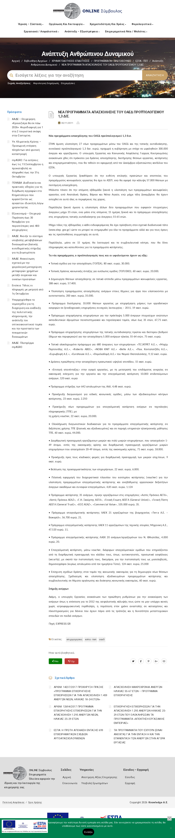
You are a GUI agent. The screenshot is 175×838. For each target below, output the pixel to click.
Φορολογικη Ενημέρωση (46, 83)
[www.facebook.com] (141, 661)
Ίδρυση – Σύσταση (30, 24)
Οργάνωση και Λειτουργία (66, 24)
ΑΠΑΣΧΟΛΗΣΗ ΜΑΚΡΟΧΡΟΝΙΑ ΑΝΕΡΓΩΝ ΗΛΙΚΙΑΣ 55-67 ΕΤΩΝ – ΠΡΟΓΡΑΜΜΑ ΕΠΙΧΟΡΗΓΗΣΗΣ (138, 691)
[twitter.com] (133, 661)
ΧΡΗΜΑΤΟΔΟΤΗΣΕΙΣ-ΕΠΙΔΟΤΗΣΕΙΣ (71, 61)
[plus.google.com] (156, 661)
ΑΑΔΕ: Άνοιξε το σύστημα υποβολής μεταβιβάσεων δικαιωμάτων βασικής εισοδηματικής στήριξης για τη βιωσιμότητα (27, 244)
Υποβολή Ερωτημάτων (94, 783)
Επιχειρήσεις (68, 83)
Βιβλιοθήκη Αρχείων (35, 61)
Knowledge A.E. (158, 802)
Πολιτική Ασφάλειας (13, 802)
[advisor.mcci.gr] (164, 661)
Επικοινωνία (70, 783)
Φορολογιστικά (142, 24)
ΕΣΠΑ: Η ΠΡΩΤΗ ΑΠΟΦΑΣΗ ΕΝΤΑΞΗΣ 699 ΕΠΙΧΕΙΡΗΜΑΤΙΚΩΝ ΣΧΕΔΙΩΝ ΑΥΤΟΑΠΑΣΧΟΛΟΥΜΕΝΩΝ (78, 734)
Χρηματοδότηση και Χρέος (107, 24)
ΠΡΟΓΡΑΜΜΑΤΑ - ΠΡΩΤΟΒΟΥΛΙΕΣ (112, 61)
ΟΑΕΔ (102, 639)
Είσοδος (130, 777)
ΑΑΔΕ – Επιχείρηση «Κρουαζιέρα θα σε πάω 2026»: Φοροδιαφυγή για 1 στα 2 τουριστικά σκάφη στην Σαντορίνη (27, 127)
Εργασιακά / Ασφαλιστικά (41, 31)
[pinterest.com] (148, 661)
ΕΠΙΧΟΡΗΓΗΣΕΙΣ (75, 639)
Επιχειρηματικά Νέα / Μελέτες (125, 31)
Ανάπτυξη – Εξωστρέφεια (82, 31)
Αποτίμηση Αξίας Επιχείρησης (99, 777)
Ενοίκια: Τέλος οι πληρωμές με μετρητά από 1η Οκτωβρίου (27, 289)
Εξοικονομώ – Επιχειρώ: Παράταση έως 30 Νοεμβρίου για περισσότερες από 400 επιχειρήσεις (26, 222)
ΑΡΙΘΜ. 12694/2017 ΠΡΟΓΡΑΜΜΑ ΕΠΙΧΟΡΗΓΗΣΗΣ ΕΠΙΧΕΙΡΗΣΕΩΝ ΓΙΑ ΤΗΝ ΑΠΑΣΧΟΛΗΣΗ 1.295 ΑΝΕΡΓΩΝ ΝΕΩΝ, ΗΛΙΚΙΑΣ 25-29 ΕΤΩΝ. (78, 712)
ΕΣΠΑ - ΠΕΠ (142, 61)
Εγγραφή (130, 783)
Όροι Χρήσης (35, 802)
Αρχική (16, 61)
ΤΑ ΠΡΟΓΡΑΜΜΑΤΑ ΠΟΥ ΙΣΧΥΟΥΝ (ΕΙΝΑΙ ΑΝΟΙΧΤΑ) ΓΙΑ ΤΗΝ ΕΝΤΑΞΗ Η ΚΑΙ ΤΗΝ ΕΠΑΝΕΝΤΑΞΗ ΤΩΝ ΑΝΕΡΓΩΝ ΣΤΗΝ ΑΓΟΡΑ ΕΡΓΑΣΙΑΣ (139, 736)
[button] (169, 818)
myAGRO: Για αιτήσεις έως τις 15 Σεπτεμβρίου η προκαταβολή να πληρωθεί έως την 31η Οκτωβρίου (27, 168)
